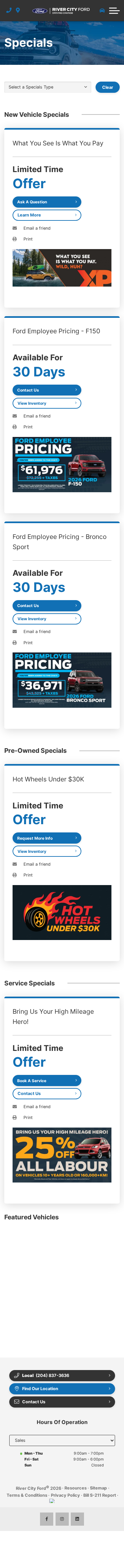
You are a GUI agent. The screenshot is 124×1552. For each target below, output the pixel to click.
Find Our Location (40, 1388)
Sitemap (98, 1488)
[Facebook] (46, 1519)
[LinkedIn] (77, 1519)
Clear (107, 87)
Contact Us (29, 1093)
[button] (114, 10)
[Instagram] (62, 1519)
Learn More (29, 215)
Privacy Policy (65, 1495)
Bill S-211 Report (99, 1495)
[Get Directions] (18, 10)
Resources (75, 1488)
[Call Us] (9, 10)
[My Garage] (102, 10)
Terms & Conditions (27, 1495)
